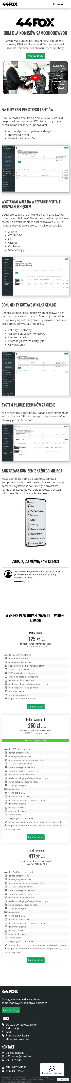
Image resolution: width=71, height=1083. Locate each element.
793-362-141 (13, 1060)
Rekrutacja (12, 1028)
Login (59, 4)
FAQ (8, 1032)
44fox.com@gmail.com (19, 1056)
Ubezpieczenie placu (18, 1039)
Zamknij (63, 1079)
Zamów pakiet (35, 706)
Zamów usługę (36, 55)
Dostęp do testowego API (21, 1024)
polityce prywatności (25, 1082)
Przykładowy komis (17, 1035)
